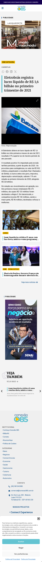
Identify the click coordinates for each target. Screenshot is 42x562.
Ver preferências (21, 554)
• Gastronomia (7, 468)
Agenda (5, 233)
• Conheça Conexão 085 (10, 430)
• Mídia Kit (5, 433)
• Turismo (5, 471)
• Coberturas (6, 475)
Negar (21, 548)
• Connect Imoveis (8, 458)
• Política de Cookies (9, 443)
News (4, 269)
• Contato (5, 437)
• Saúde (5, 465)
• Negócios (6, 455)
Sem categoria (8, 62)
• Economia (6, 461)
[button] (39, 519)
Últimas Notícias (13, 269)
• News (4, 451)
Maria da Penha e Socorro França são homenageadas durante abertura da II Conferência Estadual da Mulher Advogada (21, 274)
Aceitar (21, 542)
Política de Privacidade (12, 559)
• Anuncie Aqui (7, 440)
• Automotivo (7, 478)
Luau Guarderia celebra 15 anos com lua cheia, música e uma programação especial (21, 238)
